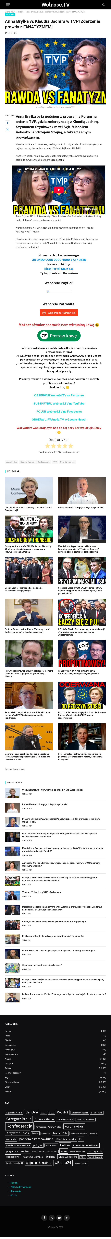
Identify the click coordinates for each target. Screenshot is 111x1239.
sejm (64, 1151)
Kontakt (14, 1182)
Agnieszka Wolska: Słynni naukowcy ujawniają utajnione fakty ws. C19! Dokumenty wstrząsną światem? (61, 864)
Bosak (43, 1113)
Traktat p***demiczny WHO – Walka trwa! (41, 892)
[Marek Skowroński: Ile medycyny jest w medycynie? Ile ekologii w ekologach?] (12, 954)
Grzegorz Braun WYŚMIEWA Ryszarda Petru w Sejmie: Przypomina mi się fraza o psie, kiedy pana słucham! (80, 591)
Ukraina (50, 1156)
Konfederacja (44, 462)
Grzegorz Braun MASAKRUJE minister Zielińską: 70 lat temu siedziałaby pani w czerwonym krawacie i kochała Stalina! (28, 549)
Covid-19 (63, 1112)
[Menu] (8, 4)
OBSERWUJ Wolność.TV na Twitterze (59, 395)
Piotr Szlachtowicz (66, 1139)
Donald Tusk (96, 1113)
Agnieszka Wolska (14, 1113)
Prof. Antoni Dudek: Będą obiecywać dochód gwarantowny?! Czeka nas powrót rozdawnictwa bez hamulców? (59, 835)
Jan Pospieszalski (65, 1119)
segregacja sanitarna (48, 1151)
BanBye (31, 1112)
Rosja (34, 1152)
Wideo (8, 1091)
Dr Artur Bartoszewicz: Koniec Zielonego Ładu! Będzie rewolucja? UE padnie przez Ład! (27, 630)
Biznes (8, 1031)
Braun (51, 1113)
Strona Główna (10, 12)
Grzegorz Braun (19, 1119)
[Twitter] (7, 129)
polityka (37, 1145)
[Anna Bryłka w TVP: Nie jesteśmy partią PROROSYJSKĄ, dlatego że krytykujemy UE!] (82, 653)
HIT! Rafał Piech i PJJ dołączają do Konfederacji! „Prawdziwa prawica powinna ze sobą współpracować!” (81, 632)
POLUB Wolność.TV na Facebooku (59, 411)
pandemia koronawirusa (36, 1139)
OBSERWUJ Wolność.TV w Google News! (59, 419)
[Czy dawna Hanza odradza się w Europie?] (12, 968)
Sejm (7, 1077)
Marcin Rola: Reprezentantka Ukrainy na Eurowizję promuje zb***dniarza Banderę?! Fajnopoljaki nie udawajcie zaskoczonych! (78, 549)
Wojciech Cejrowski (95, 1157)
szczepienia (95, 1151)
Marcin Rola (60, 1133)
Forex (7, 1036)
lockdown (45, 1133)
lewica (35, 1133)
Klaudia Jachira (27, 462)
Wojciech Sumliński (14, 1163)
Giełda (8, 1040)
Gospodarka (10, 1045)
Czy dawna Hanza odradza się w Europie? (42, 965)
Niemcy (93, 1133)
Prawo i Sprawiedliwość (85, 1145)
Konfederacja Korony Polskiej (48, 1127)
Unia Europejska (67, 462)
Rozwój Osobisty (13, 1073)
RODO (13, 1195)
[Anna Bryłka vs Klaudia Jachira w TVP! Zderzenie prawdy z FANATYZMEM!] (55, 71)
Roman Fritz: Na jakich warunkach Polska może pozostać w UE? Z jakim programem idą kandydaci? (27, 715)
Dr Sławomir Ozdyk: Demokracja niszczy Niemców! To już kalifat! (53, 936)
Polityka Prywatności (20, 1187)
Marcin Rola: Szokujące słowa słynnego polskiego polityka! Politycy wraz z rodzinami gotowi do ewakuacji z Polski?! (63, 849)
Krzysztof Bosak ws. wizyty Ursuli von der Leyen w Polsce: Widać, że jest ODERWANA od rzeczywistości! (82, 715)
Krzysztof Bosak (17, 1133)
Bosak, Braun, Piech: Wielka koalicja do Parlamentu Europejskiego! (24, 589)
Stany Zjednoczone (77, 1152)
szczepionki (13, 1156)
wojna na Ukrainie (38, 1163)
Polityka (21, 12)
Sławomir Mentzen (33, 1156)
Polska (8, 1068)
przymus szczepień (17, 1151)
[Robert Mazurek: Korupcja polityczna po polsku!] (82, 490)
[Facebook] (7, 122)
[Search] (103, 4)
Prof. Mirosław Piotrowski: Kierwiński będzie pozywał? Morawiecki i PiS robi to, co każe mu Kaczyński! (80, 757)
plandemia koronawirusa (18, 1145)
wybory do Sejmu (81, 1163)
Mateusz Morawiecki (79, 1133)
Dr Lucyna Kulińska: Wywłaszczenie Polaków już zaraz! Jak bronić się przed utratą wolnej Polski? (61, 820)
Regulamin (15, 1191)
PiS (81, 1139)
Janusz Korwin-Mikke (85, 1119)
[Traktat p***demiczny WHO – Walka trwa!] (12, 895)
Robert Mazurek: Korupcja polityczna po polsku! (81, 507)
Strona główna (12, 1082)
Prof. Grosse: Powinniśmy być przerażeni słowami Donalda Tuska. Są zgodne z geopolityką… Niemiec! (29, 674)
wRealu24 (62, 1163)
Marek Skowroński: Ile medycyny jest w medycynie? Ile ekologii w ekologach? (59, 950)
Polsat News (51, 1145)
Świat (7, 1087)
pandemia (11, 1139)
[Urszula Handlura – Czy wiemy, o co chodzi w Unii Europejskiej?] (29, 490)
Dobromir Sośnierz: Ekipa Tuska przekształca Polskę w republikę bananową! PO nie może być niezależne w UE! (27, 757)
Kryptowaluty (11, 1054)
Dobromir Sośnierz (80, 1113)
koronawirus (74, 1126)
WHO (83, 1157)
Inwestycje (10, 1050)
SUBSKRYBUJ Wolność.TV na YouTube (59, 403)
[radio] (47, 446)
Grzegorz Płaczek (44, 1119)
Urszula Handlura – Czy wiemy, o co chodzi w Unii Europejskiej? (28, 508)
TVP (55, 462)
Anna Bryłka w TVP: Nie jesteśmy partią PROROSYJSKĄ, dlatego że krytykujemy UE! (78, 672)
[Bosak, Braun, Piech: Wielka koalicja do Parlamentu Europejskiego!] (29, 570)
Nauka (8, 1059)
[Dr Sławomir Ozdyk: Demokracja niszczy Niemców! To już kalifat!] (12, 939)
